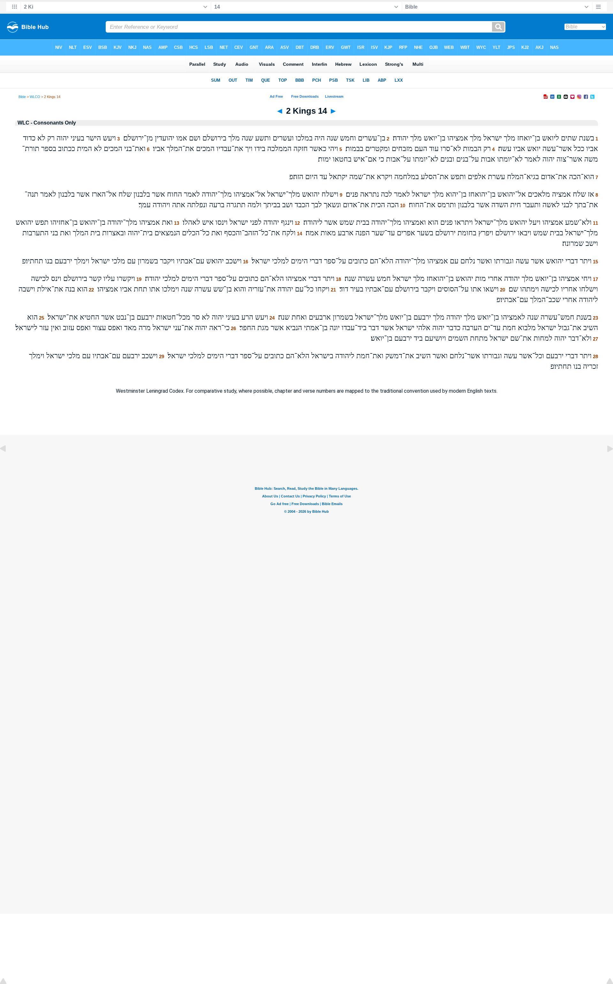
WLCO (35, 97)
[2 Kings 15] (605, 463)
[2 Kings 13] (8, 463)
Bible (22, 97)
